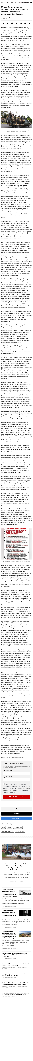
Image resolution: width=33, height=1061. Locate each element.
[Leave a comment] (25, 23)
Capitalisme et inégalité (7, 831)
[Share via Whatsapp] (12, 23)
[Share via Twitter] (8, 23)
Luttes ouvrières (18, 827)
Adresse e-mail (7, 770)
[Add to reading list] (29, 23)
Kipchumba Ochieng (5, 17)
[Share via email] (21, 23)
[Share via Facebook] (3, 23)
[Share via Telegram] (16, 23)
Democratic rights (20, 831)
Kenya (3, 827)
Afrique (9, 827)
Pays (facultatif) (7, 777)
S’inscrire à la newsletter (16, 797)
